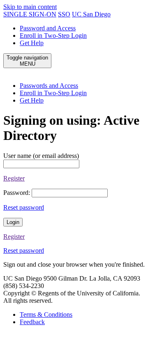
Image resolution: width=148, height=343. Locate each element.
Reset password (23, 207)
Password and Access (48, 28)
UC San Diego (91, 14)
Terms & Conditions (46, 314)
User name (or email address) (41, 155)
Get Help (32, 42)
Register (14, 178)
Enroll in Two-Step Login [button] (53, 92)
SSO (64, 14)
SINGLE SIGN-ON (29, 14)
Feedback (32, 321)
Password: (16, 192)
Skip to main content (30, 6)
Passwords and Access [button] (49, 85)
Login (13, 222)
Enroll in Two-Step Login (53, 35)
